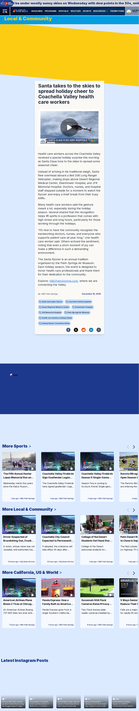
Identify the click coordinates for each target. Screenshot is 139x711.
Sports (87, 11)
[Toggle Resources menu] (107, 11)
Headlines (37, 11)
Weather (76, 11)
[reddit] (83, 330)
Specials (63, 11)
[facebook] (68, 330)
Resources (99, 11)
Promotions (117, 11)
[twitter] (76, 330)
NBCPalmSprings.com (63, 281)
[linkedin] (91, 330)
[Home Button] (20, 11)
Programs (50, 11)
